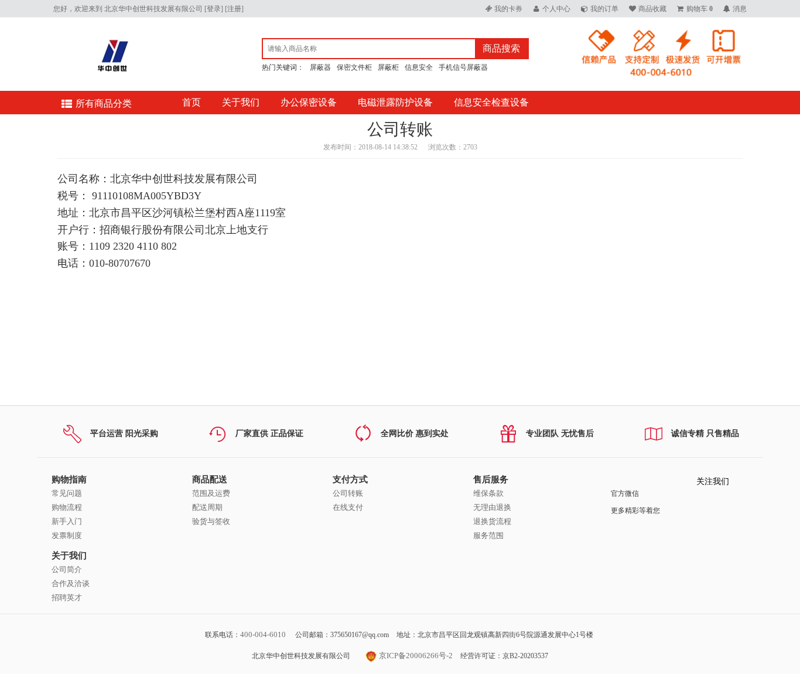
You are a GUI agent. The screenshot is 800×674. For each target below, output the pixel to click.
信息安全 (419, 67)
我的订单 (604, 9)
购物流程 (67, 507)
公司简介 (67, 569)
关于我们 (240, 102)
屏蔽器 (320, 67)
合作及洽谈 (71, 583)
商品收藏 (652, 9)
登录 (214, 9)
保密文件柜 (354, 67)
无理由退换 (492, 507)
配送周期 (207, 507)
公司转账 (348, 493)
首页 (191, 102)
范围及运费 (211, 493)
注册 (234, 9)
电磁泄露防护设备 (395, 102)
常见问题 (67, 493)
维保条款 (488, 493)
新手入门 (67, 521)
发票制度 (67, 535)
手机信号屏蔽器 (463, 67)
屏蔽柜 (388, 67)
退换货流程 (492, 521)
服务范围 (488, 535)
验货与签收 (211, 521)
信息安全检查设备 (491, 102)
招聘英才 (67, 597)
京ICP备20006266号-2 (415, 655)
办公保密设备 (309, 102)
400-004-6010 (263, 634)
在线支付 (348, 507)
